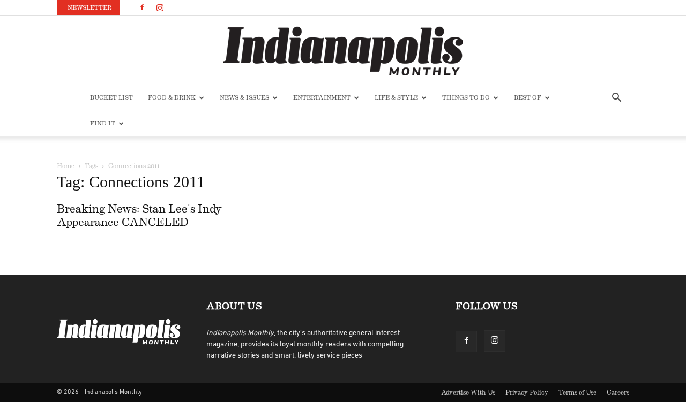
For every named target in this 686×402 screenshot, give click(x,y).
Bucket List (111, 98)
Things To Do (466, 98)
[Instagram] (160, 7)
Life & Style (396, 98)
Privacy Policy (526, 392)
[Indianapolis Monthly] (343, 50)
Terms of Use (577, 392)
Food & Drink (172, 98)
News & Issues (244, 98)
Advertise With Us (468, 392)
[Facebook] (142, 7)
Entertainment (322, 98)
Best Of (527, 98)
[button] (616, 99)
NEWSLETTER (89, 8)
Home (65, 166)
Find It (102, 123)
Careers (618, 392)
